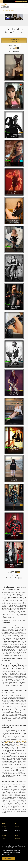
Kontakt (16, 845)
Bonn (16, 833)
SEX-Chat (3, 845)
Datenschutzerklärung (6, 846)
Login (11, 2)
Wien (16, 825)
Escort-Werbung (4, 844)
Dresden (3, 838)
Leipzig (3, 833)
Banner (23, 846)
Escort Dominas (9, 10)
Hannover (3, 840)
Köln (16, 823)
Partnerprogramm (10, 845)
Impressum (10, 847)
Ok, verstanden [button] (8, 858)
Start (2, 10)
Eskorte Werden (12, 844)
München (3, 823)
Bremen (16, 835)
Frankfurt (3, 826)
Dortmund (3, 835)
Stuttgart (17, 826)
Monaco (24, 741)
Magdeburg (17, 838)
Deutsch (23, 1)
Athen (13, 741)
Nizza (6, 742)
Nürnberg (17, 822)
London (18, 741)
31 (14, 575)
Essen (2, 836)
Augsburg (17, 840)
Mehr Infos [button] (9, 854)
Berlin (17, 746)
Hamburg (3, 828)
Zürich (16, 828)
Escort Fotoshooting (21, 844)
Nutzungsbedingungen (16, 846)
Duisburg (17, 836)
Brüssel (9, 741)
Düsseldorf (3, 825)
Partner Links (4, 847)
